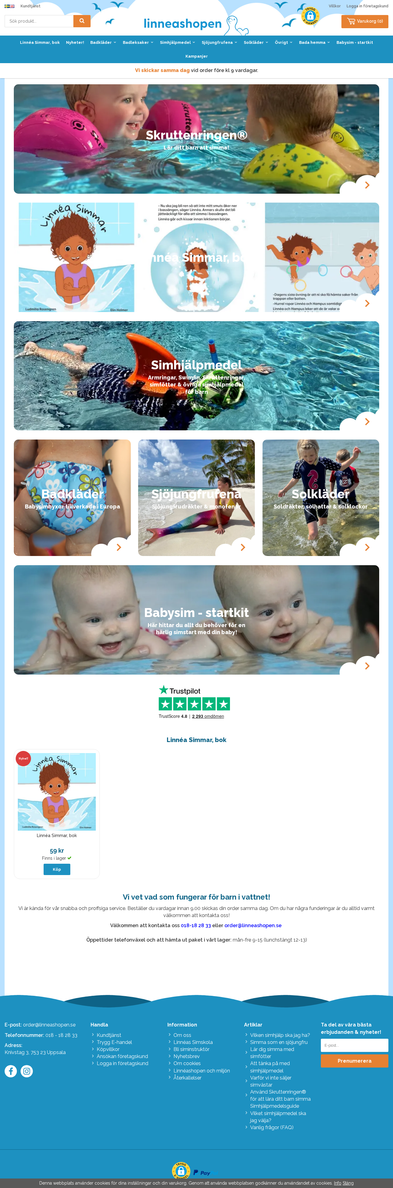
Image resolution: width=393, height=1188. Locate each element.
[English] (12, 6)
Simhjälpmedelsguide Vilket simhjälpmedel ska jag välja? (278, 1113)
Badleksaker (136, 42)
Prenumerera (355, 1061)
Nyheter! (75, 42)
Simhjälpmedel (175, 42)
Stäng (348, 1183)
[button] (310, 16)
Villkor (334, 6)
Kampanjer (196, 56)
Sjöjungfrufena (217, 42)
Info (337, 1183)
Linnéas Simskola (193, 1042)
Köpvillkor (108, 1049)
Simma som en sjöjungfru (279, 1042)
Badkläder (101, 42)
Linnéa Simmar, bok (40, 42)
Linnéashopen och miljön (201, 1071)
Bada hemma (312, 42)
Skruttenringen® (196, 135)
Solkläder (254, 42)
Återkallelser (187, 1078)
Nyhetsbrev (186, 1056)
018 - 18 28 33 (61, 1035)
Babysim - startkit (355, 42)
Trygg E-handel (114, 1042)
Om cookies (187, 1063)
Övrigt (281, 42)
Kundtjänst (31, 6)
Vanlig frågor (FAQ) (272, 1127)
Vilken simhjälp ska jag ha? (280, 1035)
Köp (57, 869)
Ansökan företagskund (122, 1056)
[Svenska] (7, 6)
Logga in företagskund (367, 6)
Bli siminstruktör (191, 1049)
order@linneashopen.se (49, 1025)
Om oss (182, 1035)
